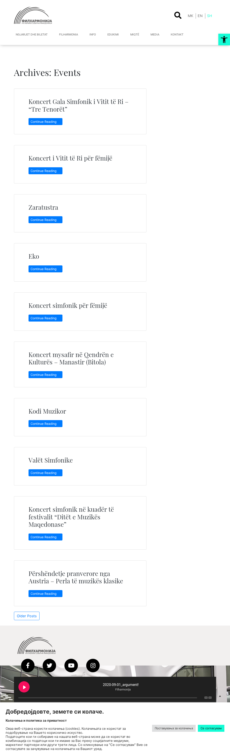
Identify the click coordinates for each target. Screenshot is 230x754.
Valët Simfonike (51, 460)
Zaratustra (43, 207)
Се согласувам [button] (211, 728)
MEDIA (154, 34)
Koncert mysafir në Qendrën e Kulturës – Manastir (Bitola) (71, 358)
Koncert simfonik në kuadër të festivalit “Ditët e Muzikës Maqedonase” (71, 516)
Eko (34, 256)
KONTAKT (177, 34)
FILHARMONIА (68, 34)
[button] (224, 39)
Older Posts (27, 616)
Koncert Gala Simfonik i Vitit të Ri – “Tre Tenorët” (78, 105)
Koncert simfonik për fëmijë (68, 305)
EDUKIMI (113, 34)
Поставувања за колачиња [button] (174, 728)
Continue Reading (44, 121)
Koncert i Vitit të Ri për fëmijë (70, 158)
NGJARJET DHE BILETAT (32, 34)
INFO (92, 34)
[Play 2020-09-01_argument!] (24, 686)
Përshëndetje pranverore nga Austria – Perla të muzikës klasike (76, 577)
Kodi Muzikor (47, 411)
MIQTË (134, 34)
